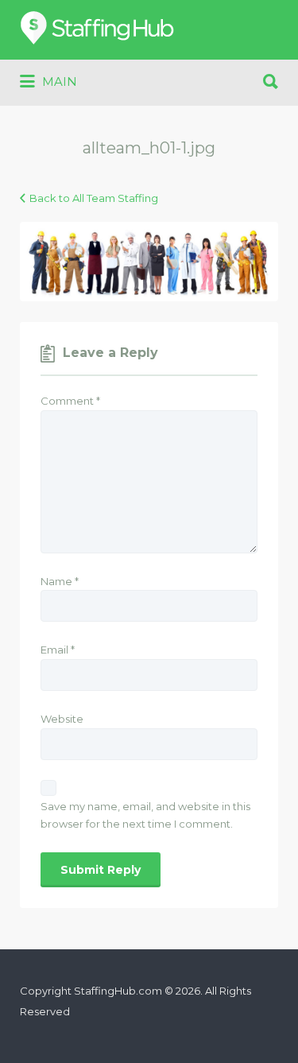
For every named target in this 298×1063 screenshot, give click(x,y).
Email (58, 649)
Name (60, 581)
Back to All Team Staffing (93, 198)
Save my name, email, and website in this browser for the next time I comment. (145, 815)
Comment (70, 400)
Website (62, 718)
